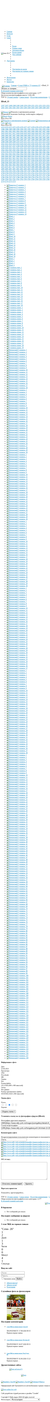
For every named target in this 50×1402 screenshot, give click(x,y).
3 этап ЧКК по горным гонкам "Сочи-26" (17, 1326)
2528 (47, 144)
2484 (32, 138)
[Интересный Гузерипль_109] (17, 996)
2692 (17, 169)
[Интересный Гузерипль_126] (17, 1031)
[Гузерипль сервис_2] (15, 310)
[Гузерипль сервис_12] (15, 332)
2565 (10, 150)
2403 (10, 131)
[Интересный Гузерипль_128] (17, 1036)
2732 (2, 175)
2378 (32, 127)
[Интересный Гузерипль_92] (17, 958)
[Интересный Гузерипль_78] (17, 927)
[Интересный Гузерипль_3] (17, 354)
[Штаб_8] (10, 232)
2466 (2, 135)
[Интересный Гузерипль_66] (17, 900)
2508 (2, 142)
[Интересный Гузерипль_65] (17, 898)
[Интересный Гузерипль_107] (17, 991)
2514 (47, 142)
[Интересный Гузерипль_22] (17, 435)
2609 (25, 156)
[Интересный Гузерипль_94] (17, 962)
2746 (2, 177)
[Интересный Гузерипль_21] (17, 432)
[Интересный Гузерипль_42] (17, 846)
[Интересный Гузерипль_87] (17, 947)
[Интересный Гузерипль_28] (17, 448)
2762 (17, 179)
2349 (17, 106)
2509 (10, 142)
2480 (2, 138)
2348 (10, 106)
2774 (2, 181)
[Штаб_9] (10, 234)
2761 (10, 179)
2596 (32, 154)
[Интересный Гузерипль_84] (17, 940)
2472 (47, 135)
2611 (40, 156)
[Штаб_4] (10, 223)
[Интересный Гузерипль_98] (17, 971)
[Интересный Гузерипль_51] (17, 866)
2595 (25, 154)
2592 (2, 154)
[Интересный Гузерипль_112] (17, 1002)
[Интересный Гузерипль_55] (17, 875)
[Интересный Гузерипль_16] (17, 383)
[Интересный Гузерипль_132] (17, 1045)
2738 (47, 175)
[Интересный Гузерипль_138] (17, 1058)
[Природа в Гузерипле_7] (16, 199)
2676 (2, 167)
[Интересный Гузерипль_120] (17, 1020)
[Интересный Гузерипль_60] (17, 886)
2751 (40, 177)
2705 (10, 171)
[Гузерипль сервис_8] (15, 323)
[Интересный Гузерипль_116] (17, 1011)
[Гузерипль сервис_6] (15, 319)
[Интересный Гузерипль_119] (17, 1018)
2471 (40, 135)
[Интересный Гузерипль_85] (17, 942)
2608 (17, 156)
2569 (40, 150)
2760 (2, 179)
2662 (2, 165)
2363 (17, 108)
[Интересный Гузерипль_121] (17, 1022)
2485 (40, 138)
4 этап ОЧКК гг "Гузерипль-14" (29, 85)
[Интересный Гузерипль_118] (17, 1016)
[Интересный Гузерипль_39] (17, 840)
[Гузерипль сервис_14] (15, 337)
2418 (17, 133)
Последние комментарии (38, 97)
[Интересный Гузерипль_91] (17, 955)
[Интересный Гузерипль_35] (17, 664)
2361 (2, 108)
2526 (32, 144)
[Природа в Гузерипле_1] (16, 185)
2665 (25, 165)
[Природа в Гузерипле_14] (16, 214)
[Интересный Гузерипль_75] (17, 920)
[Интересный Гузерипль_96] (17, 967)
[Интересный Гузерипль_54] (17, 873)
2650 (17, 163)
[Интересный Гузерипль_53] (17, 871)
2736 (32, 175)
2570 (47, 150)
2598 (47, 154)
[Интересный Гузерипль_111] (17, 1000)
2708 (32, 171)
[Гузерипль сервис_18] (15, 345)
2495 (10, 140)
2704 (2, 171)
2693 (25, 169)
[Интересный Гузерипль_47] (17, 858)
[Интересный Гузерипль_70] (17, 909)
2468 (17, 135)
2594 (17, 154)
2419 (25, 133)
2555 (40, 148)
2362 (10, 108)
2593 (10, 154)
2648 (2, 163)
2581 (25, 152)
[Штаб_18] (11, 254)
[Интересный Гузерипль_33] (17, 659)
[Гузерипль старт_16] (15, 301)
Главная (14, 85)
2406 (32, 131)
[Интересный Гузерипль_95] (17, 964)
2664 (17, 165)
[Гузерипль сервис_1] (15, 308)
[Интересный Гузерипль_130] (17, 1040)
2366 (40, 108)
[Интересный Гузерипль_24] (17, 439)
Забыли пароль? (12, 1283)
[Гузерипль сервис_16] (15, 341)
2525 (25, 144)
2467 (10, 135)
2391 (25, 129)
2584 (47, 152)
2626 (47, 158)
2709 (40, 171)
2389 (10, 129)
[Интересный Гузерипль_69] (17, 906)
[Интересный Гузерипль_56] (17, 878)
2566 (17, 150)
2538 (17, 146)
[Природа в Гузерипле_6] (16, 196)
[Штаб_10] (11, 236)
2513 (40, 142)
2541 (40, 146)
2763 (25, 179)
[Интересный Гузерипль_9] (17, 368)
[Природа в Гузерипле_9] (16, 203)
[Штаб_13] (14, 121)
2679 (25, 167)
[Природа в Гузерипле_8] (16, 201)
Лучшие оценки (12, 97)
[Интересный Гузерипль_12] (17, 374)
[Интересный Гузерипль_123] (17, 1027)
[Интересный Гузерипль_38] (17, 753)
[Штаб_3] (10, 221)
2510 (17, 142)
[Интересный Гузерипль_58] (17, 882)
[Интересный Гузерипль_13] (17, 377)
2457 (40, 133)
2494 (2, 140)
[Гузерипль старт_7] (14, 281)
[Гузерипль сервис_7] (15, 321)
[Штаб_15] (11, 248)
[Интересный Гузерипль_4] (17, 357)
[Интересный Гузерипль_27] (17, 446)
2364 (25, 108)
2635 (10, 161)
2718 (2, 173)
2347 (2, 106)
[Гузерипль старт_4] (14, 274)
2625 (40, 158)
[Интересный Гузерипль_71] (17, 911)
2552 (17, 148)
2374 (2, 127)
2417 (10, 133)
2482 (17, 138)
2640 (47, 161)
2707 (25, 171)
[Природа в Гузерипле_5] (16, 194)
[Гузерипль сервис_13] (15, 334)
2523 (10, 144)
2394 (47, 129)
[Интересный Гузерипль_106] (17, 989)
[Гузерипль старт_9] (14, 285)
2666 (32, 165)
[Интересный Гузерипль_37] (17, 668)
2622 (17, 158)
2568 (32, 150)
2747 (10, 177)
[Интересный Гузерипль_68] (17, 904)
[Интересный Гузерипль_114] (17, 1007)
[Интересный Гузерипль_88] (17, 949)
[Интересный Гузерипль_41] (17, 844)
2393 (40, 129)
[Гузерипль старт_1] (14, 268)
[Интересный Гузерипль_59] (17, 884)
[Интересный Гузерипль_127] (17, 1033)
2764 (32, 179)
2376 (17, 127)
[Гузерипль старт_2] (14, 270)
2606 (2, 156)
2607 (10, 156)
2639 (40, 161)
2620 (2, 158)
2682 (47, 167)
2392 (32, 129)
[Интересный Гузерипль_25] (17, 441)
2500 (47, 140)
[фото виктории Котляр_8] (16, 1319)
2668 (47, 165)
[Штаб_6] (10, 227)
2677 (10, 167)
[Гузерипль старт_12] (15, 292)
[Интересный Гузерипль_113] (17, 1004)
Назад (10, 116)
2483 (25, 138)
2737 (40, 175)
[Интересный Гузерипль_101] (17, 978)
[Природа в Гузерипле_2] (16, 187)
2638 (32, 161)
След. (3, 123)
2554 (32, 148)
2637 (25, 161)
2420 (32, 133)
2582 (32, 152)
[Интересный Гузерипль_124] (17, 1029)
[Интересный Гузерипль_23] (17, 437)
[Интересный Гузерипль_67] (17, 902)
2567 (25, 150)
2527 (40, 144)
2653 (40, 163)
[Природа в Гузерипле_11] (16, 207)
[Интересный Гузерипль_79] (17, 929)
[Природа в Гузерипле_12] (16, 210)
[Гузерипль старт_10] (15, 288)
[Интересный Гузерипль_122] (17, 1024)
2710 (47, 171)
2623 (25, 158)
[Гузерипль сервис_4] (15, 314)
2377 (25, 127)
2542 (47, 146)
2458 (47, 133)
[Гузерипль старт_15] (15, 299)
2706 (17, 171)
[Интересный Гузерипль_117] (17, 1013)
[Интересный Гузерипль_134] (17, 1049)
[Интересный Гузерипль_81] (17, 933)
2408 (47, 131)
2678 (17, 167)
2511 (25, 142)
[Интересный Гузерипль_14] (17, 379)
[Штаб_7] (10, 230)
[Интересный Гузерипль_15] (17, 381)
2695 (40, 169)
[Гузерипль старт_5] (14, 276)
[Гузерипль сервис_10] (15, 328)
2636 (17, 161)
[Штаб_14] (11, 245)
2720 (17, 173)
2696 (47, 169)
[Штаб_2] (10, 219)
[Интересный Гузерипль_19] (17, 428)
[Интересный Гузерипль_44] (17, 851)
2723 (40, 173)
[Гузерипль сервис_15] (15, 339)
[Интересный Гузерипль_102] (17, 980)
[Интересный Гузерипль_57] (17, 880)
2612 (47, 156)
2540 (32, 146)
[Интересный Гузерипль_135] (17, 1051)
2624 (32, 158)
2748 (17, 177)
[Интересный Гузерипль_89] (17, 951)
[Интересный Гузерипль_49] (17, 862)
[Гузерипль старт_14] (15, 296)
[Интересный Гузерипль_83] (17, 938)
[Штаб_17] (11, 252)
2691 (10, 169)
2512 (32, 142)
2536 (2, 146)
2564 (2, 150)
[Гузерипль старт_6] (14, 279)
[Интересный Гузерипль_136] (17, 1053)
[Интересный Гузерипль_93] (17, 960)
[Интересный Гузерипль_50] (17, 864)
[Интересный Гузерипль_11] (17, 372)
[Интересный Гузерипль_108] (17, 993)
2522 (2, 144)
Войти (19, 1279)
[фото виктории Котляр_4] (16, 1306)
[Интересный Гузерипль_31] (17, 655)
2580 (17, 152)
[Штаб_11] (11, 239)
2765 (40, 179)
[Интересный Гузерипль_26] (17, 443)
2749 (25, 177)
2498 (32, 140)
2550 (2, 148)
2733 (10, 175)
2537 (10, 146)
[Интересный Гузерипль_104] (17, 984)
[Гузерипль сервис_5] (15, 317)
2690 (2, 169)
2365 (32, 108)
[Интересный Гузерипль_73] (17, 915)
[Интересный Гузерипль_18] (17, 388)
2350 (25, 106)
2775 (10, 181)
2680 (32, 167)
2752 (47, 177)
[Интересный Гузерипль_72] (17, 913)
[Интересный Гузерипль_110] (17, 998)
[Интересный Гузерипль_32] (17, 657)
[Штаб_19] (11, 256)
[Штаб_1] (10, 216)
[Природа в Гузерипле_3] (16, 190)
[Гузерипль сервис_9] (15, 325)
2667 (40, 165)
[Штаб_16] (11, 250)
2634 (2, 161)
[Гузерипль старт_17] (15, 303)
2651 (25, 163)
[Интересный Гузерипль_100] (17, 976)
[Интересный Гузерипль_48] (17, 860)
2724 (47, 173)
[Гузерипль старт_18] (15, 305)
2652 (32, 163)
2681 (40, 167)
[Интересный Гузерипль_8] (17, 366)
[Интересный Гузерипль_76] (17, 922)
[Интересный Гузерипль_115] (17, 1009)
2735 (25, 175)
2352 (40, 106)
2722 (32, 173)
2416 (2, 133)
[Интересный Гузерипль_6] (17, 361)
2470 (32, 135)
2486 (47, 138)
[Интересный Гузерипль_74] (17, 918)
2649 (10, 163)
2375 (10, 127)
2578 (2, 152)
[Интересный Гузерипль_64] (17, 895)
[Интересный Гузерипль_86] (17, 944)
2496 (17, 140)
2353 (47, 106)
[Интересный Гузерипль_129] (17, 1038)
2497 (25, 140)
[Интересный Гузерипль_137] (17, 1056)
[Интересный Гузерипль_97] (17, 969)
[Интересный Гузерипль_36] (17, 666)
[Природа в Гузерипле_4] (16, 192)
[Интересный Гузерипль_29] (17, 450)
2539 (25, 146)
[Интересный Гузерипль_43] (17, 849)
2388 (2, 129)
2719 (10, 173)
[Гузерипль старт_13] (15, 294)
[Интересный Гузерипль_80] (17, 931)
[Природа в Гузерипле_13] (16, 212)
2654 (47, 163)
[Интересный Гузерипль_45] (17, 853)
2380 (47, 127)
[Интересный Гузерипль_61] (17, 889)
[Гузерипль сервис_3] (15, 312)
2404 (17, 131)
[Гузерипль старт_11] (15, 290)
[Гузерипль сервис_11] (15, 330)
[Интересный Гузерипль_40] (17, 842)
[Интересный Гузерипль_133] (17, 1047)
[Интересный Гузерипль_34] (17, 662)
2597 (40, 154)
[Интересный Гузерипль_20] (17, 430)
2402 (2, 131)
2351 (32, 106)
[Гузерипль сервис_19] (15, 348)
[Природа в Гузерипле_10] (16, 205)
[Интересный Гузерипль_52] (17, 869)
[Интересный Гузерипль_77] (17, 924)
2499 (40, 140)
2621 (10, 158)
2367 (47, 108)
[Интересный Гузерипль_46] (17, 855)
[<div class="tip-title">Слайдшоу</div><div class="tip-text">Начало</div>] (4, 112)
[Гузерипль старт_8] (14, 283)
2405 (25, 131)
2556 (47, 148)
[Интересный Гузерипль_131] (17, 1042)
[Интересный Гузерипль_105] (17, 987)
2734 (17, 175)
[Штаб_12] (11, 241)
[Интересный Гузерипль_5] (17, 359)
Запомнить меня (10, 1279)
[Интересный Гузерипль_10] (17, 370)
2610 (32, 156)
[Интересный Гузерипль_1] (17, 350)
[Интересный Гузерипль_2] (17, 352)
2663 (10, 165)
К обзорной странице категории (12, 91)
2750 (32, 177)
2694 (32, 169)
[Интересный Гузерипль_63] (17, 893)
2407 (40, 131)
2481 (10, 138)
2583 (40, 152)
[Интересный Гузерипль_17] (17, 386)
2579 (10, 152)
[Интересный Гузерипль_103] (17, 982)
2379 (40, 127)
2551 (10, 148)
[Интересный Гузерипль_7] (17, 363)
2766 (47, 179)
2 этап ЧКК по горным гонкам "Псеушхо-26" (18, 1340)
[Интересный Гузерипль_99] (17, 973)
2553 (25, 148)
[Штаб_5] (10, 225)
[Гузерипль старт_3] (14, 272)
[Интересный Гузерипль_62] (17, 891)
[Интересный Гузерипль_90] (17, 953)
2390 (17, 129)
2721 (25, 173)
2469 (25, 135)
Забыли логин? (12, 1285)
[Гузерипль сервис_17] (15, 343)
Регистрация (11, 1287)
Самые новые (24, 97)
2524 (17, 144)
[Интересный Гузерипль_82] (17, 935)
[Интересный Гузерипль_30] (17, 452)
